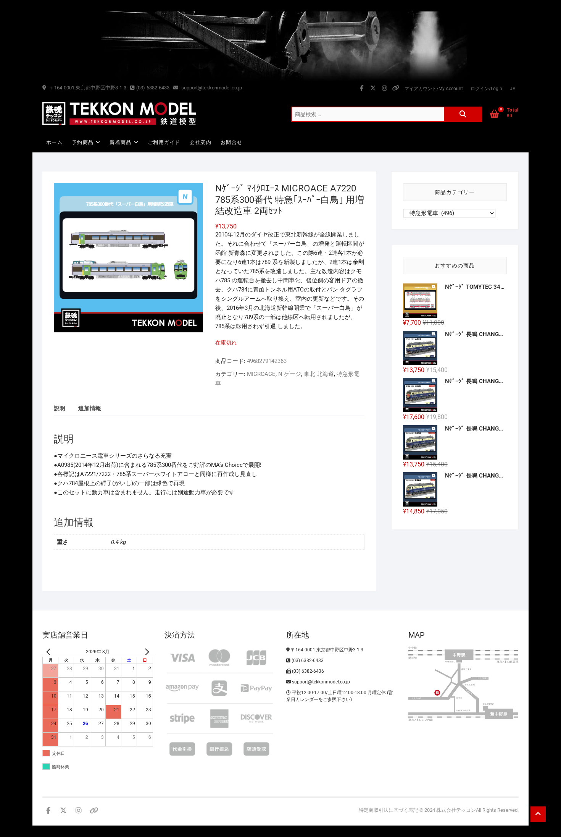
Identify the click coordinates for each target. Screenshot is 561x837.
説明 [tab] (59, 408)
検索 (463, 114)
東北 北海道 (319, 374)
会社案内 (200, 142)
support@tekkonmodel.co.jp (211, 88)
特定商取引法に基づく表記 (388, 810)
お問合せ (231, 142)
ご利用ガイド (164, 142)
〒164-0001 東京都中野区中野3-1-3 (87, 88)
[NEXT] (146, 651)
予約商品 (83, 142)
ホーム (54, 142)
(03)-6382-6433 (152, 88)
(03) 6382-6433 (307, 660)
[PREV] (49, 651)
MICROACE (261, 374)
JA (513, 88)
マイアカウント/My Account (434, 88)
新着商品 (120, 142)
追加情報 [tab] (89, 408)
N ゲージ (289, 374)
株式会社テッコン (456, 810)
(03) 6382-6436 (307, 671)
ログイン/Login (486, 88)
